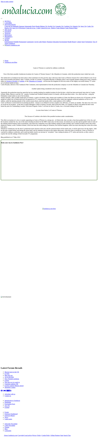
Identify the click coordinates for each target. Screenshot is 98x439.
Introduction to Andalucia (12, 400)
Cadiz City (90, 26)
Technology (88, 42)
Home (6, 60)
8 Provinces (21, 28)
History (44, 42)
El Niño (7, 374)
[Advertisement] (49, 53)
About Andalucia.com (10, 435)
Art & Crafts (38, 42)
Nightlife (16, 42)
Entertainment (9, 42)
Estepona (21, 26)
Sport (83, 42)
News (6, 417)
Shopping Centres (10, 387)
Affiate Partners (55, 435)
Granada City (59, 26)
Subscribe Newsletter (11, 424)
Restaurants (22, 42)
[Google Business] (10, 391)
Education (56, 42)
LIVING (7, 38)
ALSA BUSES (9, 377)
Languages (8, 430)
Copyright (21, 435)
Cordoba (21, 81)
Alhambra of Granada (35, 81)
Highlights (8, 402)
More (75, 28)
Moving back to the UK (12, 372)
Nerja (33, 26)
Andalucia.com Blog (11, 62)
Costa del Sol (9, 26)
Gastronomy (30, 42)
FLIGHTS (8, 31)
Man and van (9, 375)
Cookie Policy (46, 435)
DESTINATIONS (10, 24)
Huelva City (8, 28)
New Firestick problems (12, 379)
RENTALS (8, 35)
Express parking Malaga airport (14, 386)
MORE (7, 40)
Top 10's (7, 406)
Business (49, 42)
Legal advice (28, 435)
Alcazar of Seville (11, 81)
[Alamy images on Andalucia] (7, 391)
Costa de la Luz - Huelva (48, 28)
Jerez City (84, 26)
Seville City (51, 26)
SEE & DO (8, 30)
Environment (63, 42)
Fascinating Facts (10, 404)
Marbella (15, 26)
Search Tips (67, 435)
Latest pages (8, 419)
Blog (6, 429)
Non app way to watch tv (12, 382)
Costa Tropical (69, 28)
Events (7, 412)
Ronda (38, 26)
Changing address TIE (11, 384)
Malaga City (44, 26)
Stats (61, 435)
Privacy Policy (36, 435)
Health (70, 42)
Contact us (8, 396)
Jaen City (15, 28)
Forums (7, 427)
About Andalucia (10, 43)
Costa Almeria (60, 28)
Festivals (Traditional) (11, 414)
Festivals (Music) (10, 415)
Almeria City (76, 26)
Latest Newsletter (10, 425)
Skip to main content (7, 1)
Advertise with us (10, 394)
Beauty (74, 42)
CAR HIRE (8, 23)
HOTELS (8, 21)
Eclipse (7, 380)
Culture (79, 42)
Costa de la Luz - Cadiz (33, 28)
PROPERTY (9, 36)
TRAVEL (8, 33)
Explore (7, 407)
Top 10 (95, 42)
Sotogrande (28, 26)
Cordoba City (68, 26)
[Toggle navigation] (1, 18)
